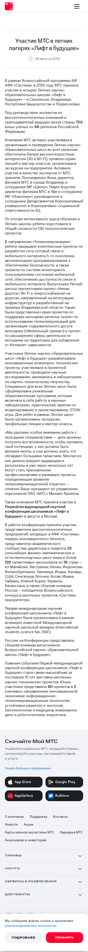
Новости (11, 824)
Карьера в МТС (71, 832)
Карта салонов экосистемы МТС (29, 832)
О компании (14, 816)
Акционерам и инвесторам (25, 840)
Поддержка (38, 816)
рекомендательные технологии (31, 925)
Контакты (60, 816)
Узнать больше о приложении (28, 768)
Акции (28, 824)
